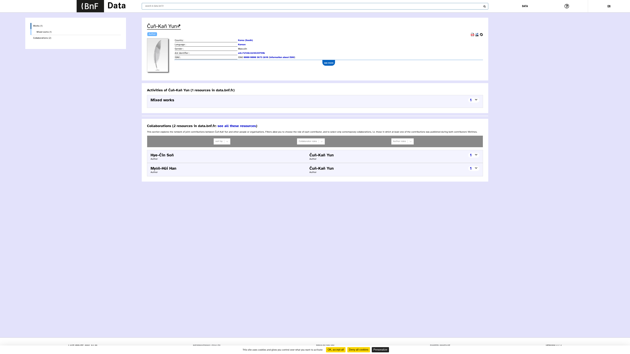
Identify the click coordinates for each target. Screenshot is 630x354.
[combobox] (315, 6)
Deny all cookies (358, 349)
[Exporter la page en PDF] (472, 35)
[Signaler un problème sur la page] (179, 26)
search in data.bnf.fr (154, 6)
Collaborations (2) (42, 38)
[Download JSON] (481, 35)
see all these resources (237, 126)
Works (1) (37, 26)
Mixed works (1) (44, 32)
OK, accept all (336, 349)
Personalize (380, 349)
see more (328, 63)
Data (116, 6)
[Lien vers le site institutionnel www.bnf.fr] (90, 6)
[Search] (484, 5)
